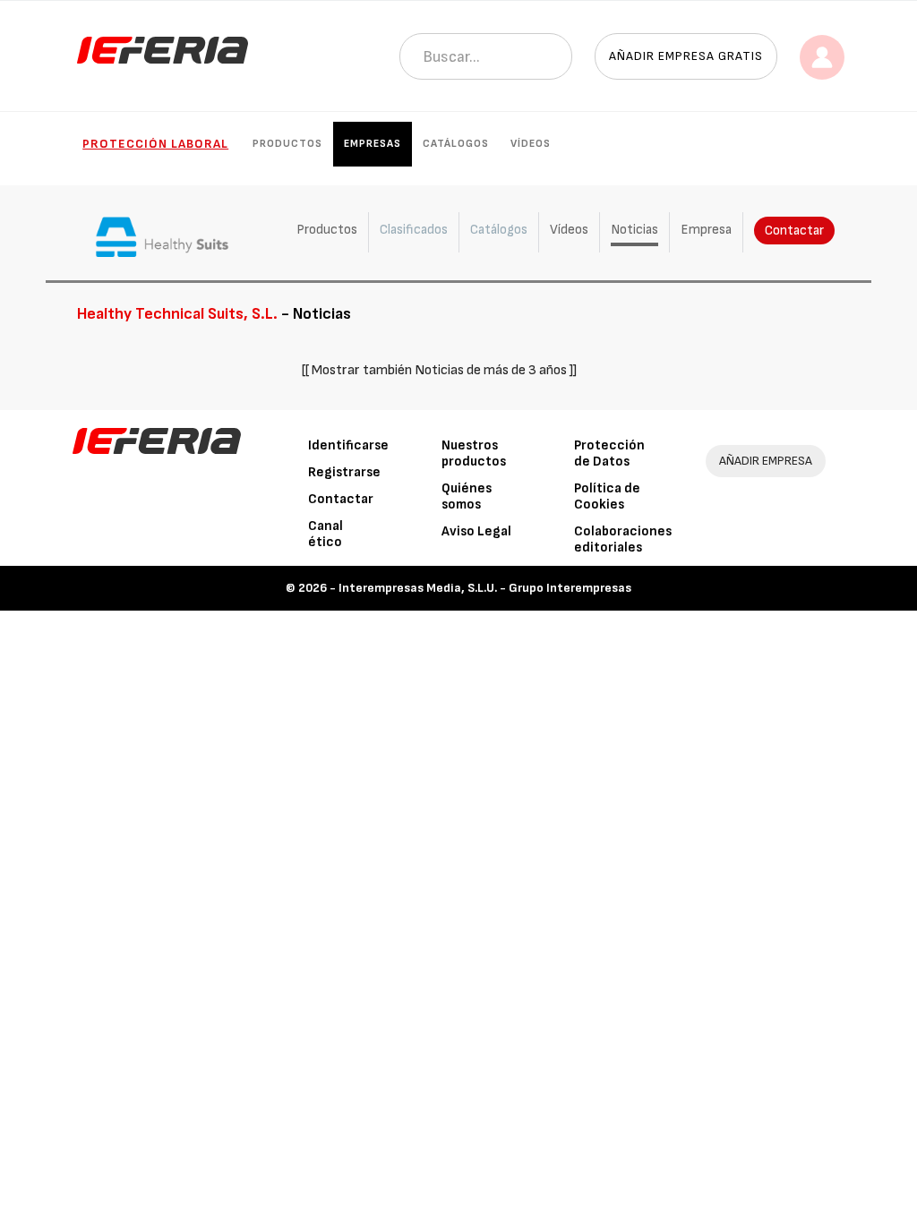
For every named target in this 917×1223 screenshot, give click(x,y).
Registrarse (344, 472)
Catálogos (456, 143)
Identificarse (348, 445)
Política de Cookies (607, 496)
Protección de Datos (609, 453)
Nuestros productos (473, 453)
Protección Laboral (155, 143)
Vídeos (530, 143)
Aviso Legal (476, 531)
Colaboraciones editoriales (623, 539)
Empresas (372, 143)
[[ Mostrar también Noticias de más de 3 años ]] (439, 370)
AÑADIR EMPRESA (765, 460)
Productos (287, 143)
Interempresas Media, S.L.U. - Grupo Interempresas (485, 587)
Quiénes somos (466, 496)
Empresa (706, 229)
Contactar (794, 230)
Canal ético (325, 534)
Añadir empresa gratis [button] (686, 56)
